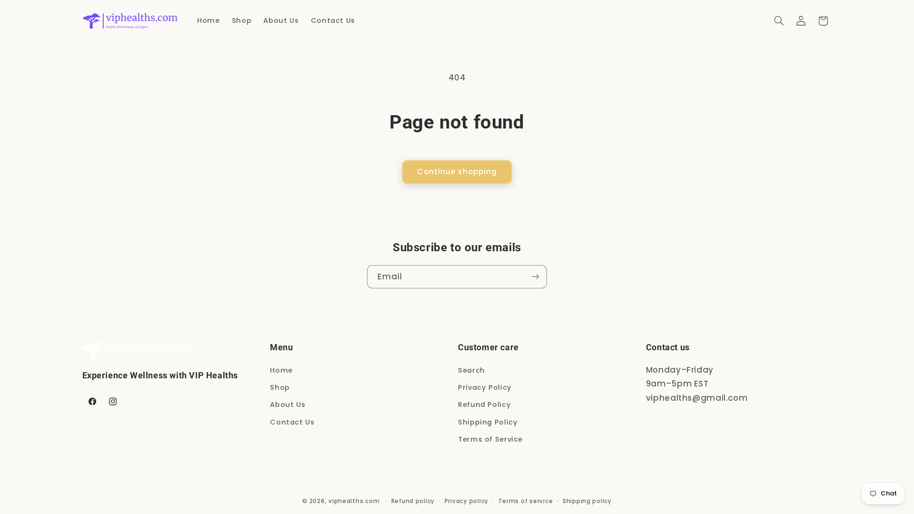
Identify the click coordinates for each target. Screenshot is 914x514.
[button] (779, 21)
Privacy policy (466, 501)
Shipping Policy (487, 422)
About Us (287, 404)
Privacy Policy (485, 387)
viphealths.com (353, 501)
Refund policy (413, 501)
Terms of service (525, 501)
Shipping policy (587, 501)
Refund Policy (484, 404)
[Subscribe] (535, 276)
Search (471, 370)
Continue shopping (457, 171)
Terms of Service (490, 439)
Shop (280, 387)
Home (281, 370)
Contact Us (292, 422)
